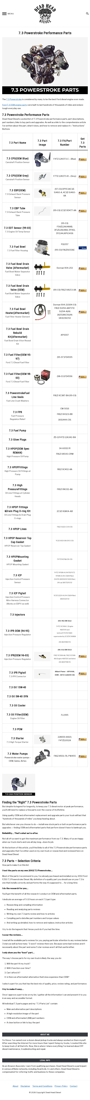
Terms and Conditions (42, 1086)
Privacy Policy (61, 1086)
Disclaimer (25, 1086)
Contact (73, 1086)
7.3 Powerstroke (14, 99)
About (15, 1086)
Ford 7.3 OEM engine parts (14, 105)
